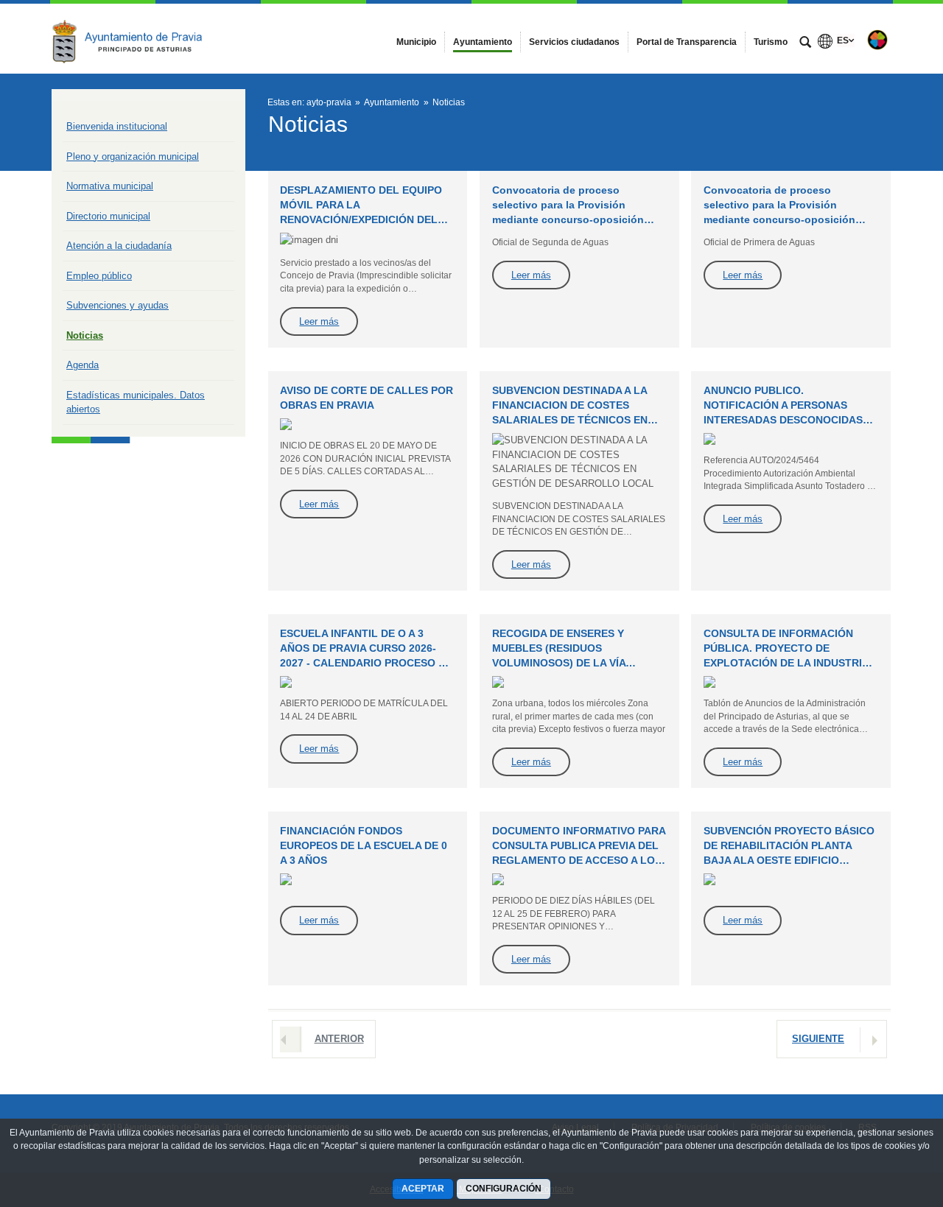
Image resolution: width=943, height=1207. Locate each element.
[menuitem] (416, 42)
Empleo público (99, 275)
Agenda (82, 364)
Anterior (339, 1038)
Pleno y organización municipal (132, 156)
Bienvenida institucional (116, 126)
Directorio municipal (108, 216)
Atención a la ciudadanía (119, 245)
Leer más (319, 321)
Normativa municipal (109, 185)
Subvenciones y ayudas (117, 305)
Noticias (84, 335)
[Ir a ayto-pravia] (133, 38)
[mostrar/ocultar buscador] (805, 43)
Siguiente (818, 1038)
